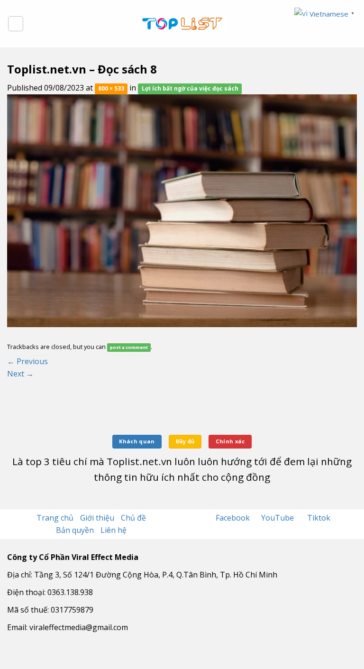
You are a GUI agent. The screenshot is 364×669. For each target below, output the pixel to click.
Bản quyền (75, 530)
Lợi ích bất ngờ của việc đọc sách (190, 88)
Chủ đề (133, 518)
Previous (27, 361)
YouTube (278, 518)
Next (20, 373)
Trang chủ (54, 518)
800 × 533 (111, 88)
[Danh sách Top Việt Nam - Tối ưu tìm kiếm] (182, 23)
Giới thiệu (97, 518)
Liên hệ (113, 530)
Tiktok (318, 518)
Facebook (234, 518)
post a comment (129, 347)
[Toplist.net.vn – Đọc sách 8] (182, 210)
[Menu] (15, 23)
